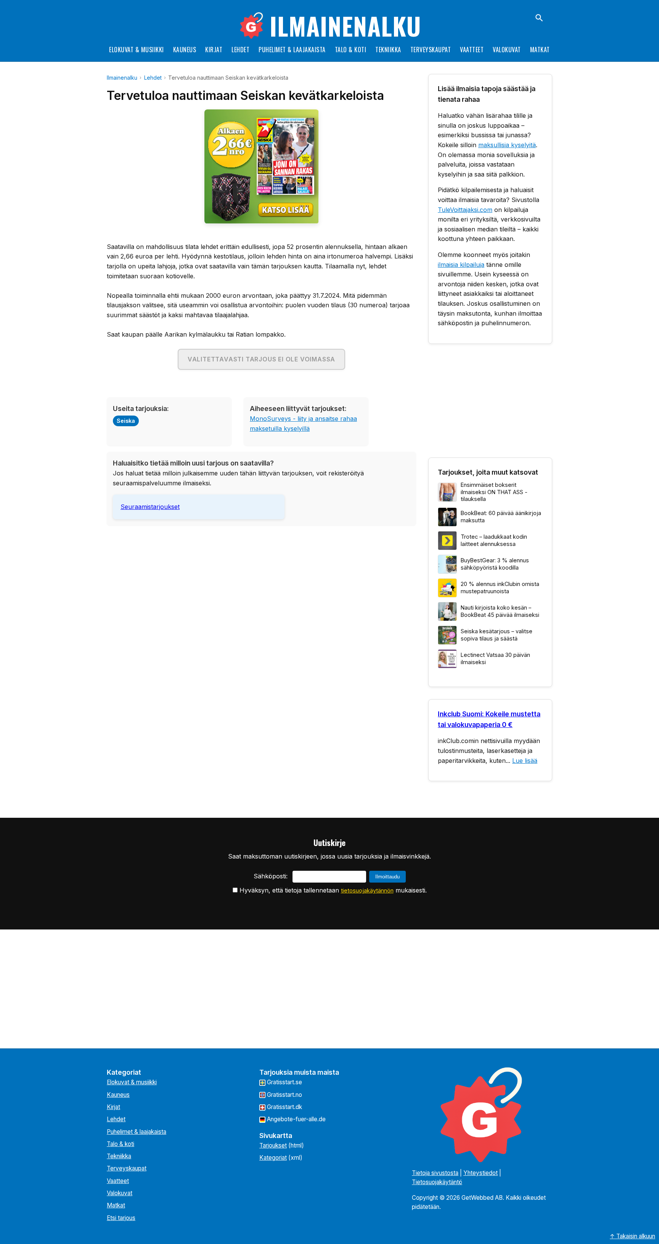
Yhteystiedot (480, 1173)
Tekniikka (388, 49)
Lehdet (240, 49)
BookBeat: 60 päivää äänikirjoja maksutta (501, 516)
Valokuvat (507, 49)
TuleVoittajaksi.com (465, 209)
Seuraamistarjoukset (150, 506)
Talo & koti (350, 49)
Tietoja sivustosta (435, 1173)
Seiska (126, 420)
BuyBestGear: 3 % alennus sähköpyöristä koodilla (495, 564)
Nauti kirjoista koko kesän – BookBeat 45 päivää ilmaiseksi (500, 611)
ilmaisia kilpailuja (461, 264)
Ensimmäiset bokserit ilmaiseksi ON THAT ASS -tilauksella (494, 492)
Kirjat (213, 49)
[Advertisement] (261, 584)
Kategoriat (273, 1157)
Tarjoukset (273, 1145)
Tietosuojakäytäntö (437, 1182)
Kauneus (184, 49)
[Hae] (539, 18)
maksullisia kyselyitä (507, 145)
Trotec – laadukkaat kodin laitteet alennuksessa (494, 540)
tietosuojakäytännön (367, 890)
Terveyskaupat (430, 49)
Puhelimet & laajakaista (292, 49)
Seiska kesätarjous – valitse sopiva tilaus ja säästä (496, 635)
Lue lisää (524, 760)
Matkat (540, 49)
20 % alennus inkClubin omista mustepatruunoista (500, 587)
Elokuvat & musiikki (136, 49)
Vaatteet (472, 49)
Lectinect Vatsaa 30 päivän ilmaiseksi (495, 658)
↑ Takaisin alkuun (632, 1236)
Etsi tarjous (121, 1218)
